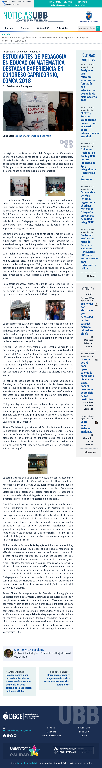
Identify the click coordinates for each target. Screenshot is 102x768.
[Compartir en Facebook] (62, 141)
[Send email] (66, 145)
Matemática (32, 136)
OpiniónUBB (43, 28)
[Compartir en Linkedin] (71, 141)
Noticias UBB (84, 728)
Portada (9, 28)
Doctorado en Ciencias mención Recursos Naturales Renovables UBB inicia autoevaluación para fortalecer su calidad (90, 252)
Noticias (25, 28)
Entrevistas (62, 28)
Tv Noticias (51, 732)
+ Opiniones (89, 452)
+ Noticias (90, 276)
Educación (19, 136)
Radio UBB (84, 732)
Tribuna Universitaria (51, 735)
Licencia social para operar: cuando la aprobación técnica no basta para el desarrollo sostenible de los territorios (87, 379)
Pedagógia (45, 136)
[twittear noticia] (66, 141)
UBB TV (84, 735)
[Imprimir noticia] (71, 145)
